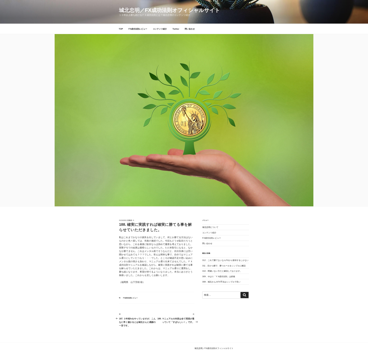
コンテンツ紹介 (160, 29)
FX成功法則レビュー (138, 29)
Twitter (175, 29)
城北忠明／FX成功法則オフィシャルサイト (169, 10)
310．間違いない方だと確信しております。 (222, 271)
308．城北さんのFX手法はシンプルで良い (221, 282)
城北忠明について (210, 227)
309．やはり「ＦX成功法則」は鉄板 (218, 276)
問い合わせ (190, 29)
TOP (121, 29)
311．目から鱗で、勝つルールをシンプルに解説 (224, 266)
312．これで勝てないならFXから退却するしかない (225, 260)
